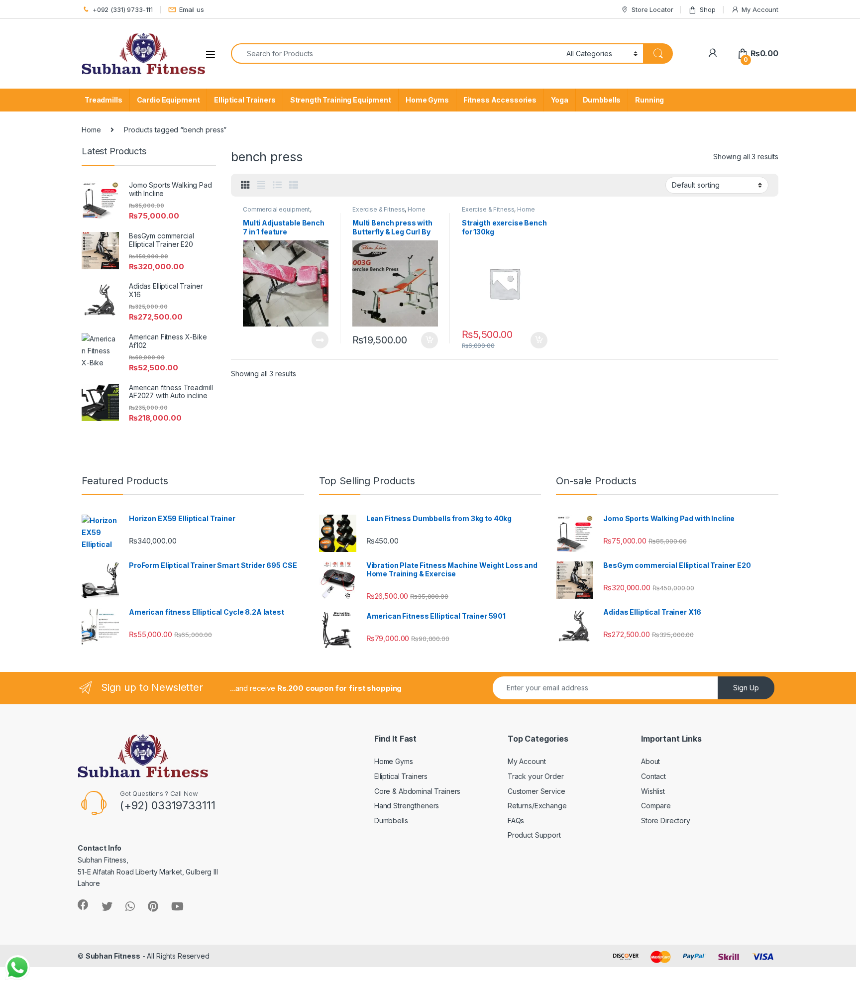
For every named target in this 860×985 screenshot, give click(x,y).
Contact (653, 776)
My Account (760, 9)
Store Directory (665, 820)
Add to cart (429, 340)
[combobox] (396, 53)
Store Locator (652, 9)
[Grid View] (245, 185)
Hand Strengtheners (406, 805)
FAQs (516, 820)
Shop (707, 9)
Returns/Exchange (537, 805)
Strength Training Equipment (340, 100)
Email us (191, 9)
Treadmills (103, 100)
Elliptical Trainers (244, 100)
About (650, 761)
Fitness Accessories (500, 100)
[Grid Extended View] (261, 185)
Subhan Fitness (113, 956)
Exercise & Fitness (378, 209)
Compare (656, 805)
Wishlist (653, 791)
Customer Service (536, 791)
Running (649, 100)
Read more (320, 339)
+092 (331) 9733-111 (123, 9)
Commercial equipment (276, 209)
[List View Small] (293, 185)
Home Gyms (427, 100)
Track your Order (536, 776)
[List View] (277, 185)
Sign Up (746, 687)
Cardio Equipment (168, 100)
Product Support (534, 835)
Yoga (559, 100)
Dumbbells (602, 100)
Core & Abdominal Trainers (417, 791)
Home (91, 129)
